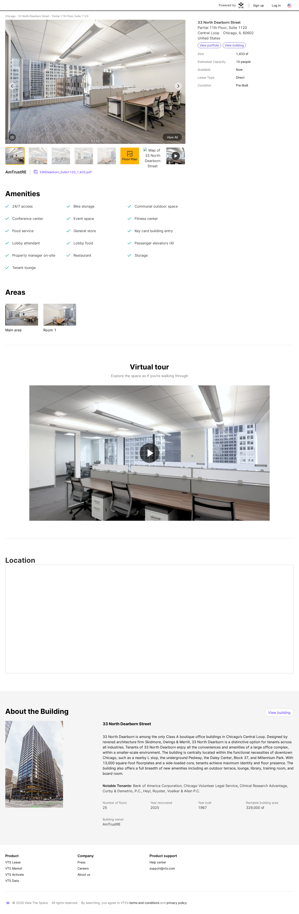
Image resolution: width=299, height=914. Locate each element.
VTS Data (12, 880)
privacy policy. (177, 903)
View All (172, 137)
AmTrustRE (112, 824)
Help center (158, 862)
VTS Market (13, 868)
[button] (95, 82)
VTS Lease (13, 862)
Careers (83, 868)
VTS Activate (14, 874)
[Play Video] (149, 453)
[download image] (12, 137)
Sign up (258, 5)
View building (279, 712)
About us (83, 874)
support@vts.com (162, 868)
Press (81, 862)
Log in (276, 5)
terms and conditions (144, 903)
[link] (62, 172)
